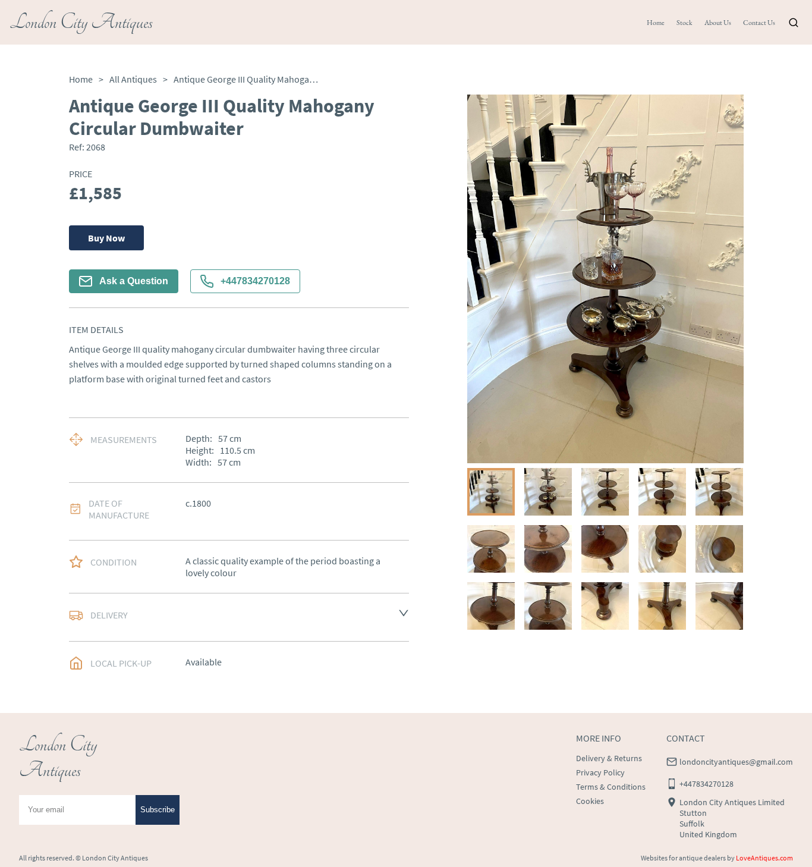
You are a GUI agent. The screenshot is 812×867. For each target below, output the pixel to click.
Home (656, 22)
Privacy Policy (600, 772)
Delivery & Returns (609, 758)
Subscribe (157, 809)
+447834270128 (255, 281)
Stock (684, 22)
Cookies (590, 801)
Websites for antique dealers (683, 857)
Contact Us (759, 22)
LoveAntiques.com (764, 857)
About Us (717, 22)
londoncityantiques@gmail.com (736, 761)
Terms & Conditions (611, 786)
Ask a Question (133, 281)
